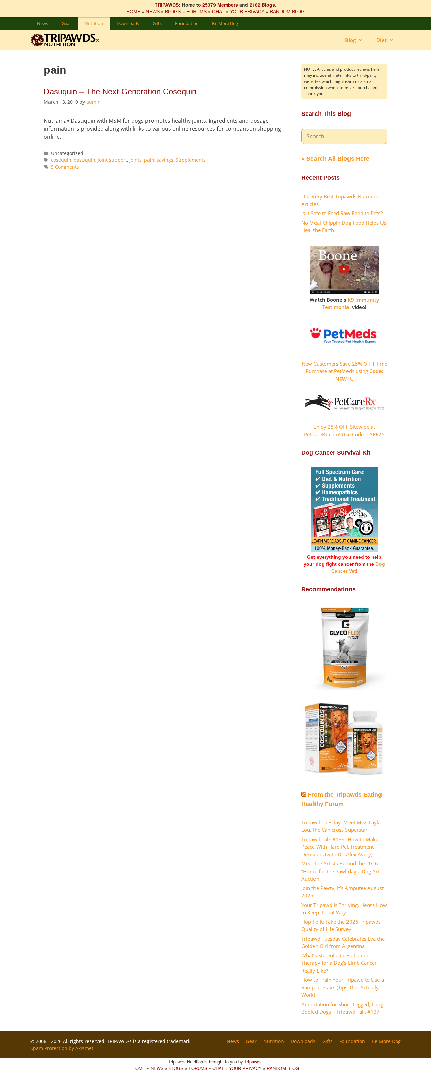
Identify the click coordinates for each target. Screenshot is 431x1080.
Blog (350, 40)
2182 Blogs (262, 4)
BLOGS (173, 11)
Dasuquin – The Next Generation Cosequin (120, 91)
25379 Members (220, 4)
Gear (66, 23)
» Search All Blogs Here (335, 158)
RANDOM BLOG (287, 11)
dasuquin (84, 160)
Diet (381, 40)
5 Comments (65, 167)
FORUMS (196, 11)
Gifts (157, 23)
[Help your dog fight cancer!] (344, 550)
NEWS (153, 11)
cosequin (61, 160)
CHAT (218, 11)
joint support (112, 160)
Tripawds (253, 1061)
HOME (133, 11)
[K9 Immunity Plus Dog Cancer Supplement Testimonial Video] (344, 292)
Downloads (128, 23)
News (42, 23)
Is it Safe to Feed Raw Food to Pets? (342, 213)
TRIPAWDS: (167, 4)
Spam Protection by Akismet (61, 1048)
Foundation (187, 23)
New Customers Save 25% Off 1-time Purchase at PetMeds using (344, 371)
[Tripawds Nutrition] (68, 40)
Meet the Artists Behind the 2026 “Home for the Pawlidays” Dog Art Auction (340, 871)
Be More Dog (225, 23)
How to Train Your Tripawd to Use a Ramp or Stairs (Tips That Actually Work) (342, 987)
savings (165, 160)
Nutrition (94, 23)
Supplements (191, 160)
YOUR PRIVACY (247, 11)
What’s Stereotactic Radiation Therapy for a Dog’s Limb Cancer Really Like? (339, 963)
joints (135, 160)
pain (149, 160)
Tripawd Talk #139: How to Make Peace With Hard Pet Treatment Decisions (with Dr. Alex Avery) (339, 847)
